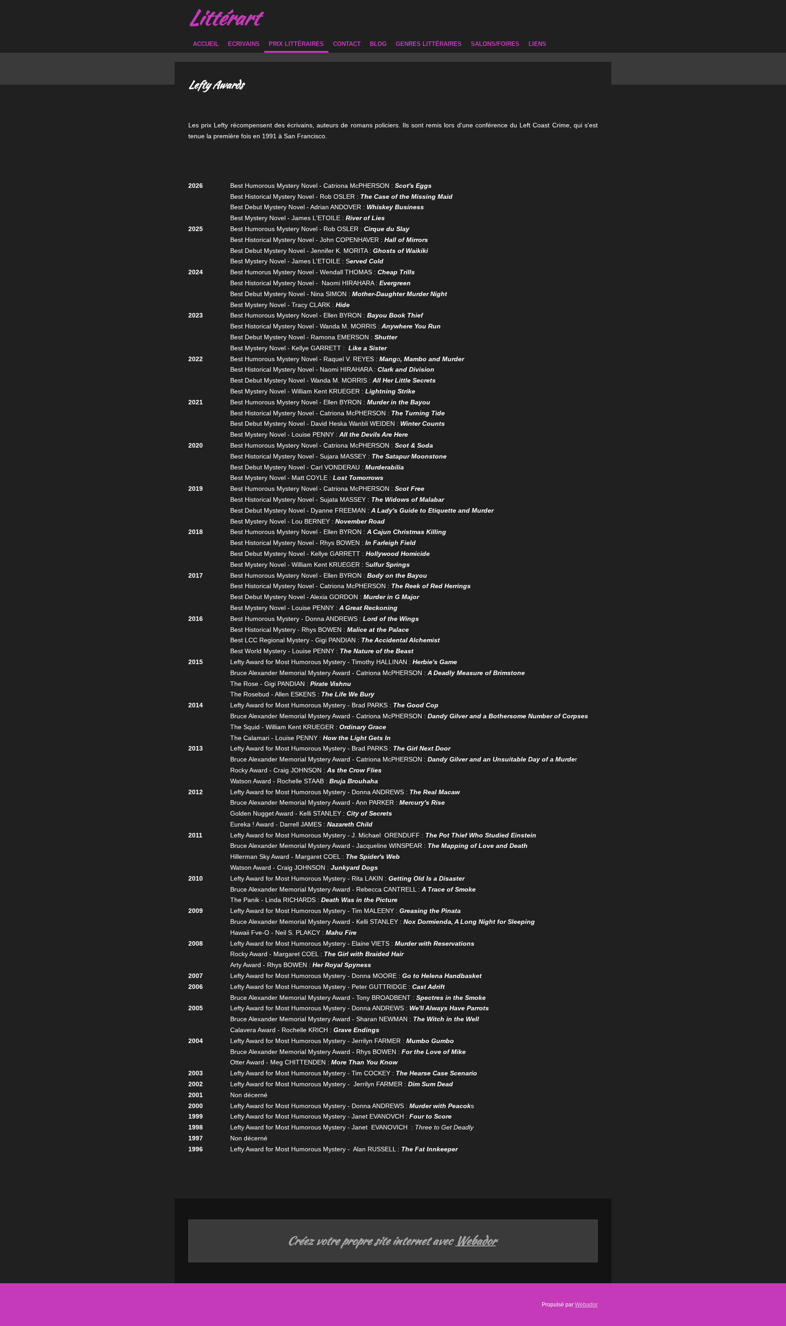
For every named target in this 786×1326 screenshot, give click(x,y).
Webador (475, 1241)
